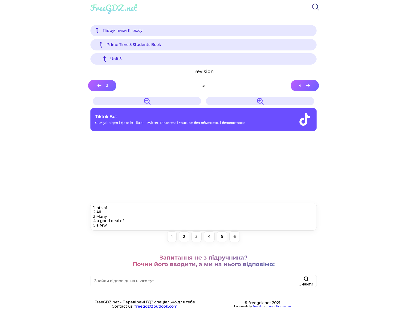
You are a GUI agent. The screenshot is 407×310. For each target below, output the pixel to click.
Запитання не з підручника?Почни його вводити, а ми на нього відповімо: (204, 260)
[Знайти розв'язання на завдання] (315, 11)
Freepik (257, 306)
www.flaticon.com (280, 306)
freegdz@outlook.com (156, 306)
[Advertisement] (203, 168)
